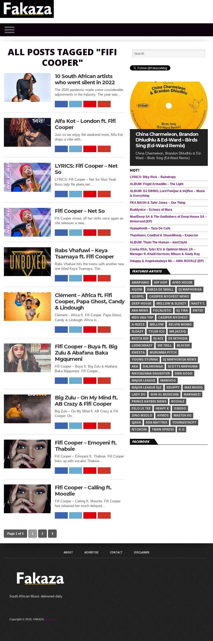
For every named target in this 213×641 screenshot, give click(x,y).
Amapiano (140, 282)
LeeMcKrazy (142, 345)
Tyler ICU (156, 331)
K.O (181, 429)
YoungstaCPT (184, 422)
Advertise (91, 552)
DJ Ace (158, 338)
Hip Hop (160, 282)
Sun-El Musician (164, 394)
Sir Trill (164, 345)
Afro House (182, 282)
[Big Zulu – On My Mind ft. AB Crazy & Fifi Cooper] (27, 422)
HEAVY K (162, 408)
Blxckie (183, 345)
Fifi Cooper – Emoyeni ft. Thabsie (86, 446)
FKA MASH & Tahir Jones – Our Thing (157, 203)
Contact (116, 552)
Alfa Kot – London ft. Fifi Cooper (85, 124)
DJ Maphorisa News (179, 359)
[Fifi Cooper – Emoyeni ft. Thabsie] (27, 467)
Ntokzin (139, 429)
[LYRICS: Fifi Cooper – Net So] (27, 190)
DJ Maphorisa (190, 289)
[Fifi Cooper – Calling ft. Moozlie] (27, 512)
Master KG (182, 415)
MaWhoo (168, 380)
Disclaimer (141, 552)
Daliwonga (153, 366)
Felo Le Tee (141, 408)
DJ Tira (182, 310)
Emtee (198, 310)
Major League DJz (147, 387)
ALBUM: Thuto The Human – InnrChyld (158, 242)
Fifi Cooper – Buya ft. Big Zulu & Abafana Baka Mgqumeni (86, 352)
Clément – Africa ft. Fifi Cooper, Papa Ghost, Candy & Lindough (89, 301)
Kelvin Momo (180, 324)
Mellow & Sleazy (171, 303)
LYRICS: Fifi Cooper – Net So (86, 169)
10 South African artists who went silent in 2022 (85, 79)
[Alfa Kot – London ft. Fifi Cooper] (27, 145)
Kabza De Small (160, 289)
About (68, 552)
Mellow (157, 324)
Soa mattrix (156, 422)
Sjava (136, 422)
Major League (143, 380)
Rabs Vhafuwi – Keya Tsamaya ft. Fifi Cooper (84, 253)
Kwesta (138, 352)
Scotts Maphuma (183, 366)
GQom (137, 289)
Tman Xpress (163, 429)
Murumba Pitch (163, 352)
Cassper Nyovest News (169, 296)
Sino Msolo (142, 415)
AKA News (140, 310)
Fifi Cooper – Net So (80, 211)
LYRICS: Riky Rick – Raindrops (153, 177)
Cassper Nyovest (173, 317)
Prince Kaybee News (149, 401)
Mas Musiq (193, 387)
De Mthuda (177, 338)
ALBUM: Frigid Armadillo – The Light (156, 184)
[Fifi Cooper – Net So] (27, 235)
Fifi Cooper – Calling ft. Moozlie (83, 490)
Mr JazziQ (177, 331)
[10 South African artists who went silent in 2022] (27, 100)
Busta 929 (140, 338)
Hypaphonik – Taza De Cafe (150, 228)
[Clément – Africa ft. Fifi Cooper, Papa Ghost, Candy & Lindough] (27, 319)
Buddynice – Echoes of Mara (151, 210)
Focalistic (162, 310)
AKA (135, 366)
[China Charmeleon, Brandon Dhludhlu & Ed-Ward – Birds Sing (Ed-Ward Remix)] (169, 127)
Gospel (138, 296)
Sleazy (137, 331)
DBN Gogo (183, 373)
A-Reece (138, 324)
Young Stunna (145, 359)
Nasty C (198, 303)
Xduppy (173, 387)
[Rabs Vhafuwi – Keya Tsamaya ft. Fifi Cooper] (27, 274)
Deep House (141, 303)
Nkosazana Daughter (151, 373)
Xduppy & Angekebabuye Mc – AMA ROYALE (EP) (167, 261)
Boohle (177, 401)
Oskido (180, 408)
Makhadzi (192, 394)
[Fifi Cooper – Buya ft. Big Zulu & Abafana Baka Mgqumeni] (27, 371)
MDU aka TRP (142, 317)
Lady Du (138, 394)
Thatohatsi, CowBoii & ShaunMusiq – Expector (164, 235)
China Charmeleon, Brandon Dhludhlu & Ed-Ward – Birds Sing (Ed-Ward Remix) (167, 140)
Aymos (163, 415)
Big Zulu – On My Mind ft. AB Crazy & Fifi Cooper (86, 401)
